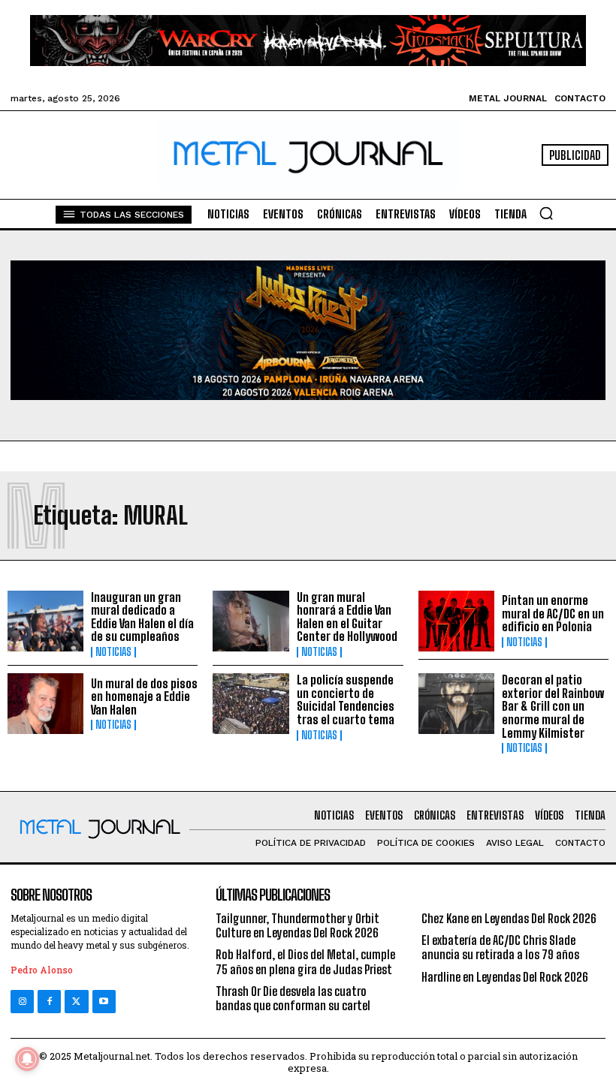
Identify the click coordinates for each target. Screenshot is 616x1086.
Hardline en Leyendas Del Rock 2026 (504, 977)
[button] (546, 213)
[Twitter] (76, 1001)
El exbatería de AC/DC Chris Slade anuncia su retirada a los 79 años (500, 947)
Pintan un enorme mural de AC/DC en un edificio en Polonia (553, 613)
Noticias (113, 652)
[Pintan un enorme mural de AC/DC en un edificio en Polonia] (456, 621)
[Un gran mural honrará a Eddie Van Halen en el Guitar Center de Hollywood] (250, 621)
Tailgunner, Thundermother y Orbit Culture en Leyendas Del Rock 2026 (297, 925)
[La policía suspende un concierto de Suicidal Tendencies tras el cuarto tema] (250, 703)
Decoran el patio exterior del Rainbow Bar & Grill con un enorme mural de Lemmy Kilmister (553, 705)
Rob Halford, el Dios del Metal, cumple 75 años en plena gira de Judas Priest (305, 961)
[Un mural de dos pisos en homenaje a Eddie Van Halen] (45, 703)
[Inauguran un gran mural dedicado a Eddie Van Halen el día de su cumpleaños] (45, 621)
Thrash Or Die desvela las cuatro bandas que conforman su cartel (293, 998)
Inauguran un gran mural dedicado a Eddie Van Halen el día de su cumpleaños (142, 617)
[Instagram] (22, 1001)
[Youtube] (104, 1001)
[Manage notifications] (27, 1059)
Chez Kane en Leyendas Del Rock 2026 (508, 918)
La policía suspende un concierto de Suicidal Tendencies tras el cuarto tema (345, 699)
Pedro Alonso (42, 970)
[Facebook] (49, 1001)
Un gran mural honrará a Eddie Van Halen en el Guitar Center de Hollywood (347, 617)
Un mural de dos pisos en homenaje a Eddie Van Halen (144, 696)
